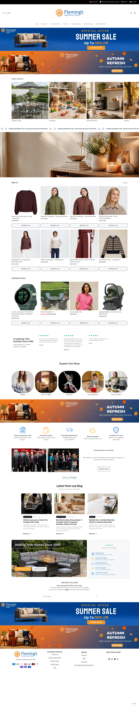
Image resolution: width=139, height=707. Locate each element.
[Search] (3, 13)
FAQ (55, 668)
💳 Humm (124, 2)
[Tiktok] (118, 659)
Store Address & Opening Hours (84, 665)
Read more (26, 533)
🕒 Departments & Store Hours (109, 2)
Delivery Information (55, 658)
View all (125, 183)
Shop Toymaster (11, 171)
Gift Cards (84, 662)
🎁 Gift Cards (94, 2)
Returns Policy (55, 661)
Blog (84, 658)
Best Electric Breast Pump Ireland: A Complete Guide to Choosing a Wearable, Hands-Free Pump (69, 522)
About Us (84, 655)
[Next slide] (125, 102)
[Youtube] (115, 659)
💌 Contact (133, 2)
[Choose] (37, 212)
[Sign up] (96, 596)
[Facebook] (109, 659)
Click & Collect (55, 664)
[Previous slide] (2, 154)
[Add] (66, 307)
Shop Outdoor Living (23, 569)
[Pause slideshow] (64, 175)
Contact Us (55, 654)
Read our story (103, 469)
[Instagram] (112, 659)
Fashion (22, 394)
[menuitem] (37, 24)
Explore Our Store (39, 569)
